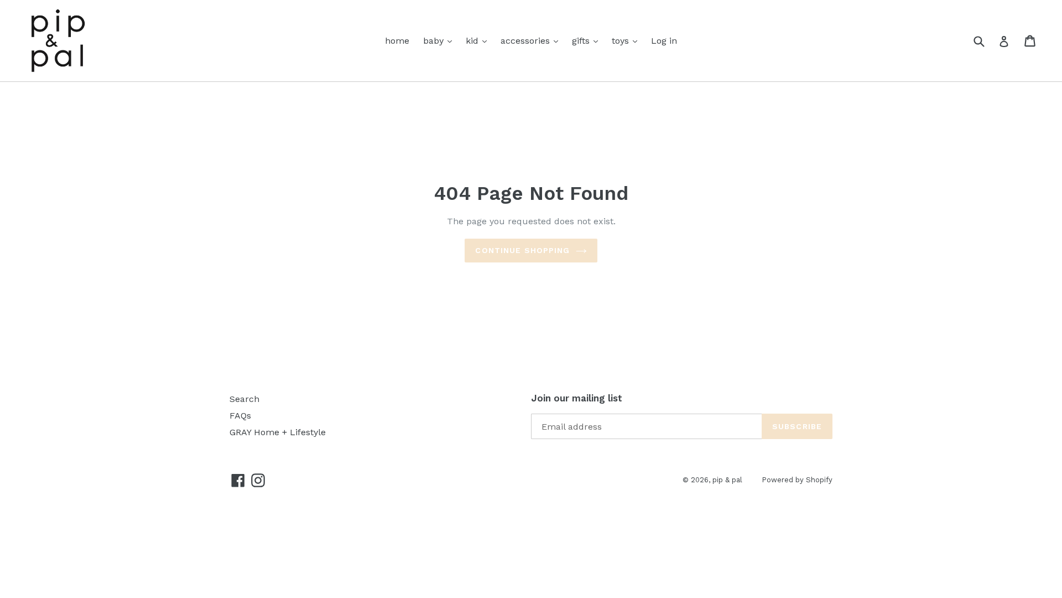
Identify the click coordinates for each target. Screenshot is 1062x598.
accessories (527, 40)
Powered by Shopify (797, 480)
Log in (664, 40)
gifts (582, 40)
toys (622, 40)
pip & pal (727, 480)
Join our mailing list (576, 398)
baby (434, 40)
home (397, 40)
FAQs (240, 415)
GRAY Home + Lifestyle (278, 432)
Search (244, 399)
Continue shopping (522, 250)
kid (473, 40)
